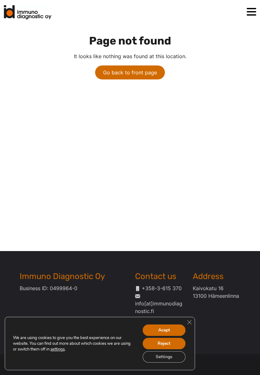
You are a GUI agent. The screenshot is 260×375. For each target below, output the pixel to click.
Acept (164, 330)
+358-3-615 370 (162, 288)
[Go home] (27, 12)
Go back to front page (130, 72)
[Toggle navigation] (251, 12)
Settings (164, 357)
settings (57, 349)
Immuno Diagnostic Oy (62, 276)
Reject (164, 343)
